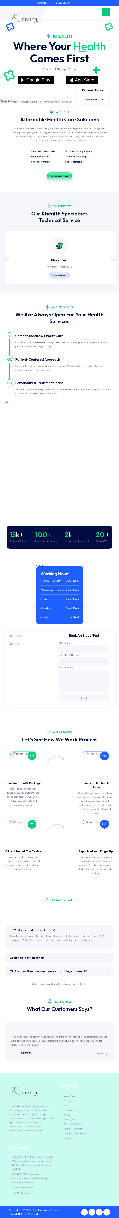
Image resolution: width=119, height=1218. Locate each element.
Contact (68, 1137)
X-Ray (67, 1114)
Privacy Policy (71, 1119)
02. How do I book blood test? (28, 957)
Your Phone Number (69, 655)
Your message (66, 667)
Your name (64, 642)
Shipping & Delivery (74, 1124)
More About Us (59, 176)
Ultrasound (69, 1110)
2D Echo (68, 1100)
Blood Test (59, 260)
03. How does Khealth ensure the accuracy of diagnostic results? (49, 971)
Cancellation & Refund (75, 1133)
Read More (59, 275)
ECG (66, 1105)
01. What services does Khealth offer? (33, 930)
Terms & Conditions (74, 1128)
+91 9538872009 (94, 99)
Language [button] (42, 2)
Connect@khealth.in (23, 1187)
